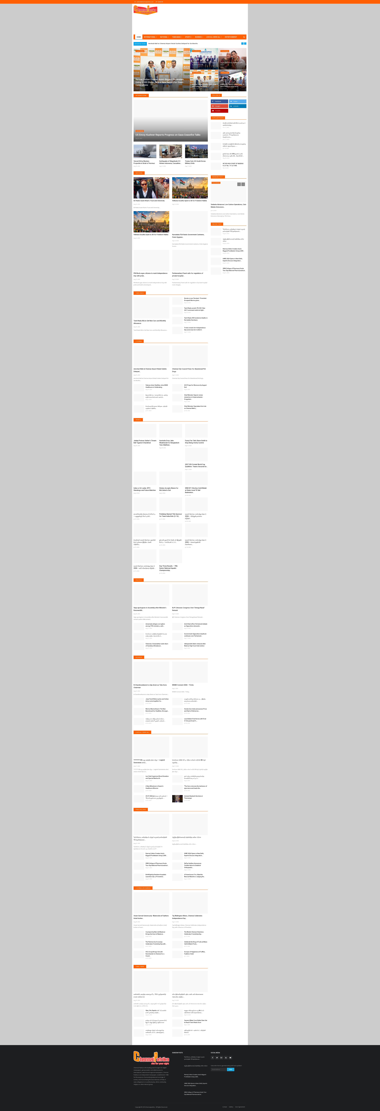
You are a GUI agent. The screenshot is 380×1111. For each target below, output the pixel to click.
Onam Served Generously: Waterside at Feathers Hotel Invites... (151, 917)
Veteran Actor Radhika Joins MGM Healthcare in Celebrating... (157, 386)
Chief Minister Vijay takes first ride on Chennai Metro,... (195, 407)
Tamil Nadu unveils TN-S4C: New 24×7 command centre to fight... (194, 309)
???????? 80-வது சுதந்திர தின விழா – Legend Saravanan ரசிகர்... (149, 761)
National (139, 173)
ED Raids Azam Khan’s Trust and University (149, 201)
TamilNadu (140, 293)
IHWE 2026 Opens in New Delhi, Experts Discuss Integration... (194, 854)
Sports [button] (188, 37)
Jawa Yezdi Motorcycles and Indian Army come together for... (157, 700)
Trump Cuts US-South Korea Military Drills (195, 162)
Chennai (139, 341)
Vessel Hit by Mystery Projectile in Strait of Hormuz (144, 162)
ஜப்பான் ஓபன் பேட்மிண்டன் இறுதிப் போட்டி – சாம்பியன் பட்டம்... (170, 541)
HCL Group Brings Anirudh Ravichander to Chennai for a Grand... (155, 954)
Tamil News (140, 966)
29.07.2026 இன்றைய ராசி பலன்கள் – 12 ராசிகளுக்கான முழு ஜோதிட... (156, 797)
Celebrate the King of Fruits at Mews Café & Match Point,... (195, 943)
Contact (224, 1107)
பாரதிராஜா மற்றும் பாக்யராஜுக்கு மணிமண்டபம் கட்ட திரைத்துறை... (155, 1031)
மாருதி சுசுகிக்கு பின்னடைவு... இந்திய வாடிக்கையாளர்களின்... (195, 700)
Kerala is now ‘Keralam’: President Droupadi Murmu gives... (195, 299)
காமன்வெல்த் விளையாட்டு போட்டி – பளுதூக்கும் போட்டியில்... (144, 515)
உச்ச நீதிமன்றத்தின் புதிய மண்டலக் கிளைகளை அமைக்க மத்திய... (187, 995)
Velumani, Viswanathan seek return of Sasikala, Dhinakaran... (157, 645)
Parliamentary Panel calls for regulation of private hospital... (187, 274)
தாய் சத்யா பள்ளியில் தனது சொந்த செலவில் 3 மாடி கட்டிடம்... (194, 777)
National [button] (164, 37)
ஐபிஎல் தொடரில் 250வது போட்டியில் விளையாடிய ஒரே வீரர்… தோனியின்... (233, 155)
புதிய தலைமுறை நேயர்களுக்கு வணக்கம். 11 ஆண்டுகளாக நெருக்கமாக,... (231, 135)
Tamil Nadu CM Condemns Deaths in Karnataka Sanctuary (196, 319)
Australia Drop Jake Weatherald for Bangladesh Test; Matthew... (169, 443)
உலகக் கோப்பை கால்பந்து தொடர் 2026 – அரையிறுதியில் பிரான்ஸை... (195, 542)
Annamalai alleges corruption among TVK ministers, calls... (155, 625)
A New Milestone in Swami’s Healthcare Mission (154, 787)
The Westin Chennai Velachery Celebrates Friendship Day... (194, 933)
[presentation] (135, 69)
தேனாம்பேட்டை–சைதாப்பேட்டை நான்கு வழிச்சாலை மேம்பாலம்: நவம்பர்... (157, 396)
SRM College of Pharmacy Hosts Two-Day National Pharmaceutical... (157, 864)
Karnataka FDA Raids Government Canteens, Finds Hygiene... (188, 236)
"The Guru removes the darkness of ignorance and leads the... (195, 787)
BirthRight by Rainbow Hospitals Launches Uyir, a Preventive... (156, 875)
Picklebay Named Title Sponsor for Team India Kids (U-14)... (170, 515)
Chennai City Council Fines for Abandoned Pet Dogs (189, 370)
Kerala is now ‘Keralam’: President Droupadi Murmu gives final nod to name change (177, 43)
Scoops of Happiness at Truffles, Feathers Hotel (194, 953)
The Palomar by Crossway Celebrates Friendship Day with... (156, 943)
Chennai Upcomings (143, 888)
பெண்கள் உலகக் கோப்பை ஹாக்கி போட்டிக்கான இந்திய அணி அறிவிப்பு (145, 542)
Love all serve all (142, 732)
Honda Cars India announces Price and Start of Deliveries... (195, 710)
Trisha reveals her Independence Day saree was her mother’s (195, 329)
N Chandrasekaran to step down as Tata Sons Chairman (150, 686)
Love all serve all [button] (213, 37)
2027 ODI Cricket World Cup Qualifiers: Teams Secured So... (196, 465)
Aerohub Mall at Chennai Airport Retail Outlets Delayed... (150, 370)
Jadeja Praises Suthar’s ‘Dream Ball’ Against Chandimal (145, 442)
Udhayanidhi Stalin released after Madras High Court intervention (195, 645)
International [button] (150, 37)
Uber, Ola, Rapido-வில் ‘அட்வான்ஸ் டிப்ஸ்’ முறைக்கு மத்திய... (156, 1011)
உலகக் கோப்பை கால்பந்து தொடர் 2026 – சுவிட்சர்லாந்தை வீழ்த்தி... (144, 567)
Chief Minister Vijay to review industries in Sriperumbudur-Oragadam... (193, 397)
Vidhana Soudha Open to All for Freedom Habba (189, 201)
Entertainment (231, 37)
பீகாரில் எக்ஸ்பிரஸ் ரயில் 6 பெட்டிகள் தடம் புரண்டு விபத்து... (234, 124)
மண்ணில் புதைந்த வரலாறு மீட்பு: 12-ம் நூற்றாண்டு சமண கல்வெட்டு (150, 995)
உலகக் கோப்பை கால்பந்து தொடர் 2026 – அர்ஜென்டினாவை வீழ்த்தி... (195, 516)
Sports (138, 420)
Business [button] (198, 37)
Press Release (141, 809)
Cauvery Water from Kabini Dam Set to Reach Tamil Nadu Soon (195, 1021)
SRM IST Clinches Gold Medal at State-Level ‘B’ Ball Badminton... (196, 490)
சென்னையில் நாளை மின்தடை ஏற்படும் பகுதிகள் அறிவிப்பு (156, 407)
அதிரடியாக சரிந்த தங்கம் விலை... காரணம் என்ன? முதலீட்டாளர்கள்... (155, 720)
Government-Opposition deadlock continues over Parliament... (195, 635)
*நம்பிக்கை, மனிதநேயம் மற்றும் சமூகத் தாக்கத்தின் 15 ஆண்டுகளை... (150, 838)
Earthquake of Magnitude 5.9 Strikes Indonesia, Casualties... (170, 162)
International (141, 95)
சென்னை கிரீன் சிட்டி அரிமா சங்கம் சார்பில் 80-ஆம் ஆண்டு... (189, 761)
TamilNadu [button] (176, 37)
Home (139, 37)
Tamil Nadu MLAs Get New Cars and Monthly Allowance (150, 322)
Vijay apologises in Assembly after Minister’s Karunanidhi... (150, 609)
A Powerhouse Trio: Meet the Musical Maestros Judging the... (194, 875)
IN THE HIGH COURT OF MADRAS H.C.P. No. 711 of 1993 (233, 164)
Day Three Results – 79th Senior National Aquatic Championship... (168, 568)
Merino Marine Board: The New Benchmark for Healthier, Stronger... (157, 710)
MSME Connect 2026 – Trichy (183, 685)
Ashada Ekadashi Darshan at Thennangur (193, 797)
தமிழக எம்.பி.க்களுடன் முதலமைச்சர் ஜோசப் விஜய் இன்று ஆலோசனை (156, 1021)
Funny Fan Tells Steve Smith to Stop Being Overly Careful (196, 442)
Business (139, 657)
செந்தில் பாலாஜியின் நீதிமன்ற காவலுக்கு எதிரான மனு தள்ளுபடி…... (234, 145)
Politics (139, 580)
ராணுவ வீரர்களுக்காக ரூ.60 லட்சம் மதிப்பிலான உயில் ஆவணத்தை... (194, 1011)
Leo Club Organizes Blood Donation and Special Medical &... (157, 777)
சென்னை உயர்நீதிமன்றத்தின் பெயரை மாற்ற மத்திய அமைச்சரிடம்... (156, 635)
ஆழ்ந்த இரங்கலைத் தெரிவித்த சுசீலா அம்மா (186, 837)
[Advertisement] (210, 19)
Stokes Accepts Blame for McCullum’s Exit (168, 489)
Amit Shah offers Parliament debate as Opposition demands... (195, 625)
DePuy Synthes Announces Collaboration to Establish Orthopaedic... (192, 865)
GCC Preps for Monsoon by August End (195, 386)
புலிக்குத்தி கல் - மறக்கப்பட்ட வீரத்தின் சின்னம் (195, 1031)
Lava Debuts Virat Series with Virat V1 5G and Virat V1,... (195, 720)
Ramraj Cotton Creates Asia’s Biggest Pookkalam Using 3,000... (156, 854)
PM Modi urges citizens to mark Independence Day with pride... (150, 274)
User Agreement (240, 1107)
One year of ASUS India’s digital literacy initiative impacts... (228, 206)
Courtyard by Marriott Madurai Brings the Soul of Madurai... (155, 933)
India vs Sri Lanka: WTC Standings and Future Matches (145, 489)
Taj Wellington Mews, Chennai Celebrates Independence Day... (187, 917)
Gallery (231, 1107)
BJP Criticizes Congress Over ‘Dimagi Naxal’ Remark (188, 609)
